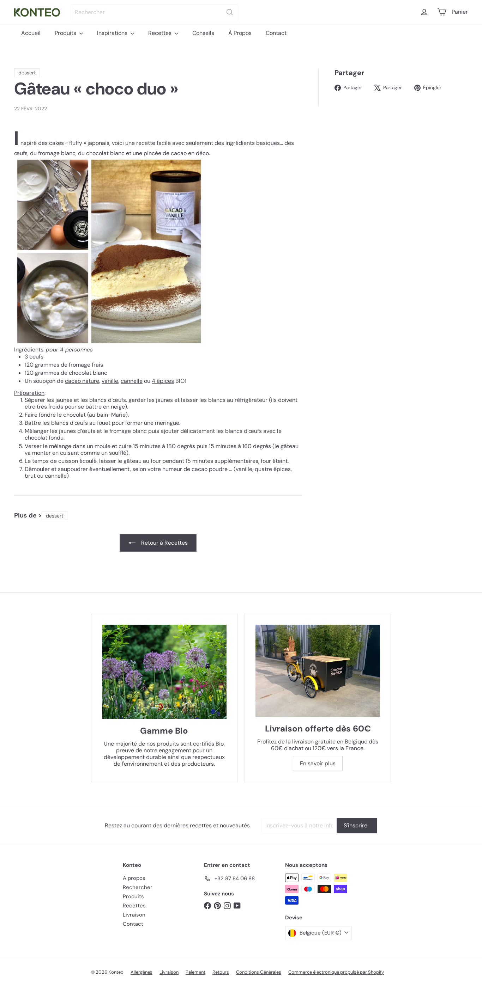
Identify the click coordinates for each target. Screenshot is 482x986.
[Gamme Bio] (164, 672)
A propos (134, 878)
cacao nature (82, 381)
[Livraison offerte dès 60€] (317, 671)
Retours (220, 972)
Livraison (134, 914)
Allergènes (141, 972)
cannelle (132, 381)
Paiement (195, 972)
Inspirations (113, 33)
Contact (276, 33)
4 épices (163, 381)
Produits (66, 33)
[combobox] (154, 12)
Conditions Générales (258, 972)
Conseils (203, 33)
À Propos (240, 33)
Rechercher (137, 887)
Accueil (31, 33)
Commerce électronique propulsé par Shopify (336, 972)
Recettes (160, 33)
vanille (110, 381)
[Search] (229, 12)
